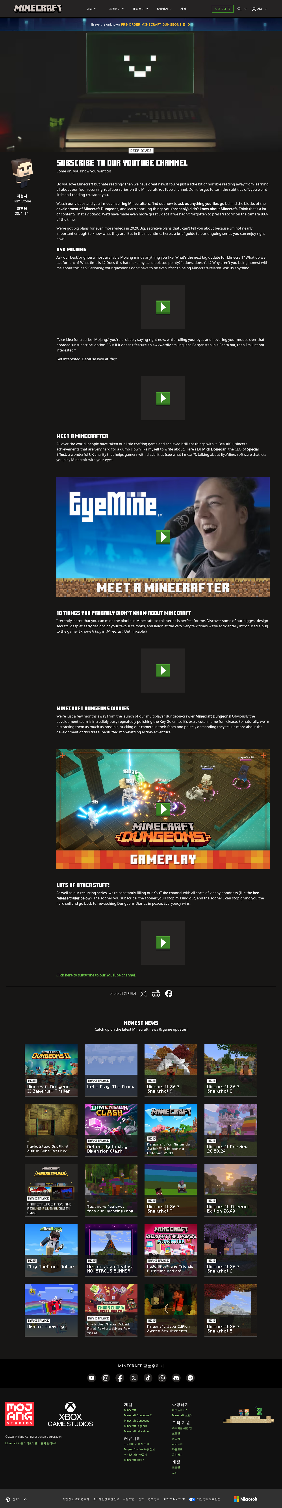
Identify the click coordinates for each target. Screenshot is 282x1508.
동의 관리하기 (49, 1443)
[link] (91, 1377)
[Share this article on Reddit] (156, 993)
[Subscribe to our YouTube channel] (163, 307)
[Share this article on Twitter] (143, 993)
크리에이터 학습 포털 (136, 1444)
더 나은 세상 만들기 (135, 1454)
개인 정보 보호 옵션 (208, 1499)
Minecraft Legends (135, 1426)
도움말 (176, 1433)
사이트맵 (177, 1444)
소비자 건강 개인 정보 (106, 1499)
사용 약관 (128, 1499)
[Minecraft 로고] (37, 9)
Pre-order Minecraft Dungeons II (153, 24)
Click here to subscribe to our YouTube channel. (96, 975)
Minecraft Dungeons (136, 1420)
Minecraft (130, 1410)
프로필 (176, 1467)
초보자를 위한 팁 (182, 1428)
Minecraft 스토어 (182, 1415)
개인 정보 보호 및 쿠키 (76, 1499)
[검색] (243, 9)
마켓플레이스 (180, 1410)
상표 (141, 1499)
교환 (174, 1472)
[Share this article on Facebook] (168, 993)
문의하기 (177, 1454)
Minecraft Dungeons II (138, 1415)
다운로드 (177, 1449)
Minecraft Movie (134, 1460)
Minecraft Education (136, 1431)
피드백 (176, 1439)
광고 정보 (153, 1499)
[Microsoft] (245, 1499)
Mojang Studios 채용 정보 (139, 1449)
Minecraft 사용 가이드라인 (21, 1443)
